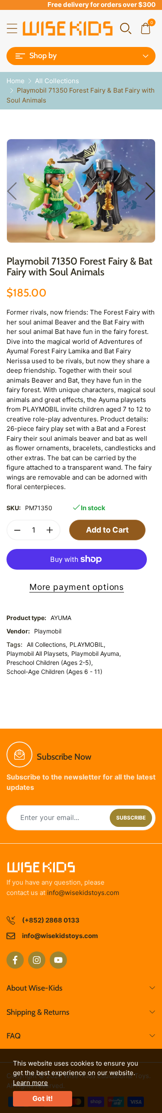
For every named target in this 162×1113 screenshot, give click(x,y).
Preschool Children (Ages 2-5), (49, 662)
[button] (125, 28)
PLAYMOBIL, (87, 644)
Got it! (42, 1098)
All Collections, (47, 644)
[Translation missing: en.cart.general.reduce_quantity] (17, 530)
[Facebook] (15, 960)
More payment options (76, 587)
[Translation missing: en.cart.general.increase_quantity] (49, 530)
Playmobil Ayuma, (96, 653)
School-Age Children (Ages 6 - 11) (54, 671)
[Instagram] (36, 960)
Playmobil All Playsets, (37, 653)
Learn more (30, 1083)
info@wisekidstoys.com (83, 893)
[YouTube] (58, 960)
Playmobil (47, 631)
